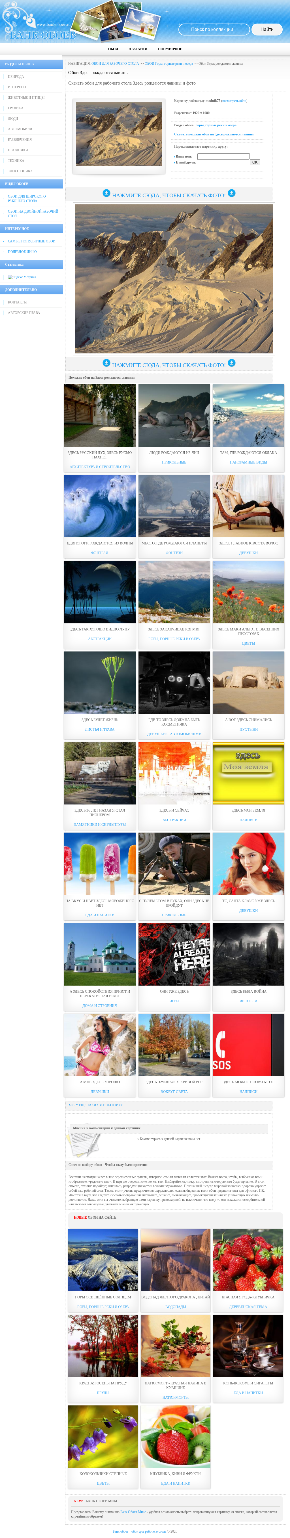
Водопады (175, 1307)
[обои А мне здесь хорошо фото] (100, 1045)
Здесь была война (248, 991)
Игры (174, 1001)
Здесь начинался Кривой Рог (174, 1082)
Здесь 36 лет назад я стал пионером (99, 812)
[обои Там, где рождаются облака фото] (248, 415)
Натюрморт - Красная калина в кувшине (175, 1385)
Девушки (248, 553)
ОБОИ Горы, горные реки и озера (169, 64)
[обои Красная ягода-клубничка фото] (248, 1260)
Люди (13, 119)
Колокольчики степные (103, 1474)
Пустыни (249, 729)
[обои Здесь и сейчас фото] (174, 773)
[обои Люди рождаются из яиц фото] (174, 415)
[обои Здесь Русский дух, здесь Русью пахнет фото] (100, 415)
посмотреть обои (234, 101)
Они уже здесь (174, 991)
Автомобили (20, 129)
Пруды (103, 1393)
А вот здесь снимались (248, 720)
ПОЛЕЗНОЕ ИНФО (22, 252)
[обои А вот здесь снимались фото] (248, 682)
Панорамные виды (248, 462)
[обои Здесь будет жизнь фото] (100, 682)
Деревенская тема (248, 1307)
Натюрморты (176, 1397)
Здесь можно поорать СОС (248, 1082)
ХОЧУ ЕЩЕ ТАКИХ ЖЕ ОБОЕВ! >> (96, 1105)
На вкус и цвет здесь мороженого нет (99, 903)
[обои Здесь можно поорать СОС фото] (248, 1045)
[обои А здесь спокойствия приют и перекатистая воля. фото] (100, 954)
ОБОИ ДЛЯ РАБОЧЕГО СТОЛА (115, 64)
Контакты (17, 302)
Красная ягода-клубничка (248, 1297)
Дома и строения (99, 1005)
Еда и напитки (99, 915)
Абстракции (100, 639)
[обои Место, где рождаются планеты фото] (174, 506)
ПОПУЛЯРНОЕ (170, 49)
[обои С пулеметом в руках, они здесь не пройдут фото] (174, 864)
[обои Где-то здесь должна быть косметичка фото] (174, 682)
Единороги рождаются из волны (100, 543)
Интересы (17, 87)
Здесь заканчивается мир (174, 629)
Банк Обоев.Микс (133, 1512)
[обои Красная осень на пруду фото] (103, 1346)
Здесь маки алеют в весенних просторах (248, 631)
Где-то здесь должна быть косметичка (174, 722)
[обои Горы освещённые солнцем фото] (103, 1260)
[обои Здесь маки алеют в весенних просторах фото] (248, 592)
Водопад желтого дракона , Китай (175, 1297)
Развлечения (20, 140)
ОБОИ (113, 49)
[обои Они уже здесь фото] (174, 954)
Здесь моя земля (248, 810)
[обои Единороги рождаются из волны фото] (100, 506)
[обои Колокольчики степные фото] (103, 1436)
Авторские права (24, 313)
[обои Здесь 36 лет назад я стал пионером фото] (100, 773)
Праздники (18, 150)
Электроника (20, 171)
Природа (16, 77)
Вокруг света (174, 1091)
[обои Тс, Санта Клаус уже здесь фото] (248, 864)
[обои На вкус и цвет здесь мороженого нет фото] (100, 864)
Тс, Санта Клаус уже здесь (248, 901)
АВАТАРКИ (138, 49)
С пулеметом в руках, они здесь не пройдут (174, 903)
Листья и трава (99, 729)
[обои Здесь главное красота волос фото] (248, 506)
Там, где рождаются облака (248, 452)
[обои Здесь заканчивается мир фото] (174, 592)
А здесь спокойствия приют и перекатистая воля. (100, 993)
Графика (16, 108)
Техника (16, 161)
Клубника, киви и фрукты (175, 1474)
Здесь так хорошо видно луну (100, 629)
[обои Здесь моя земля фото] (248, 773)
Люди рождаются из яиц (174, 452)
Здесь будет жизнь (100, 720)
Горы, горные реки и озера (215, 125)
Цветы (248, 643)
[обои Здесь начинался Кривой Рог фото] (174, 1045)
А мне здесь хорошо (100, 1082)
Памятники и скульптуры (100, 824)
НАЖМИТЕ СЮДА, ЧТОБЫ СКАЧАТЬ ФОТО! (169, 195)
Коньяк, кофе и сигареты (248, 1383)
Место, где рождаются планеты (174, 543)
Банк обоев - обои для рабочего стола (139, 1531)
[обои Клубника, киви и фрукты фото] (175, 1436)
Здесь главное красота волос (248, 543)
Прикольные (174, 462)
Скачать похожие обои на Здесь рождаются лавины (213, 134)
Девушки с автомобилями (174, 734)
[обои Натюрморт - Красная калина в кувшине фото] (175, 1346)
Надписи (248, 820)
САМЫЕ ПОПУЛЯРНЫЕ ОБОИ (32, 241)
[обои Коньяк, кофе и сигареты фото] (248, 1346)
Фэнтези (99, 553)
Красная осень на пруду (103, 1383)
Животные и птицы (26, 98)
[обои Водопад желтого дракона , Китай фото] (175, 1260)
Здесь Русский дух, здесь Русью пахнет (100, 454)
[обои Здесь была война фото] (248, 954)
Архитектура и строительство (100, 467)
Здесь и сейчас (174, 810)
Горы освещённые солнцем (103, 1297)
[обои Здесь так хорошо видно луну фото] (100, 592)
